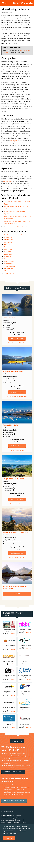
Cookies (24, 822)
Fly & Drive (7, 244)
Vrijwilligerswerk (9, 266)
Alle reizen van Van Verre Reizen (17, 396)
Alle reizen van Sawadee (17, 504)
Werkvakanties (8, 271)
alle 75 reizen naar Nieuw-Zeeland (16, 227)
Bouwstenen (8, 254)
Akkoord (9, 838)
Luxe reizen (8, 252)
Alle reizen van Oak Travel (17, 557)
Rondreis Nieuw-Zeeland (11, 425)
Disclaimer (16, 822)
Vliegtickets (8, 237)
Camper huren (9, 240)
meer (4, 633)
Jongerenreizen (9, 273)
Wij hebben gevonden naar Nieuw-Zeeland (15, 587)
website (13, 633)
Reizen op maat (9, 247)
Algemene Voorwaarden (7, 820)
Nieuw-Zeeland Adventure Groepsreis (15, 532)
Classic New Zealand (9, 318)
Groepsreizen (8, 249)
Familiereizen (8, 268)
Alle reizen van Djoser (17, 450)
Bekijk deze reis (17, 338)
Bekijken (17, 594)
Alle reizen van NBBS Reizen (17, 343)
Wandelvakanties (9, 261)
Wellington (13, 140)
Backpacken (8, 242)
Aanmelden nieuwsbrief (13, 772)
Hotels (6, 259)
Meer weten (13, 833)
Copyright (19, 820)
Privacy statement (6, 822)
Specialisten (8, 256)
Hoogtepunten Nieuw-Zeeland (13, 371)
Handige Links (14, 818)
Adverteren (4, 818)
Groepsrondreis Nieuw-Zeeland (13, 479)
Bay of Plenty (7, 181)
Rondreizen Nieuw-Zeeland (13, 235)
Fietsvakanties (8, 263)
